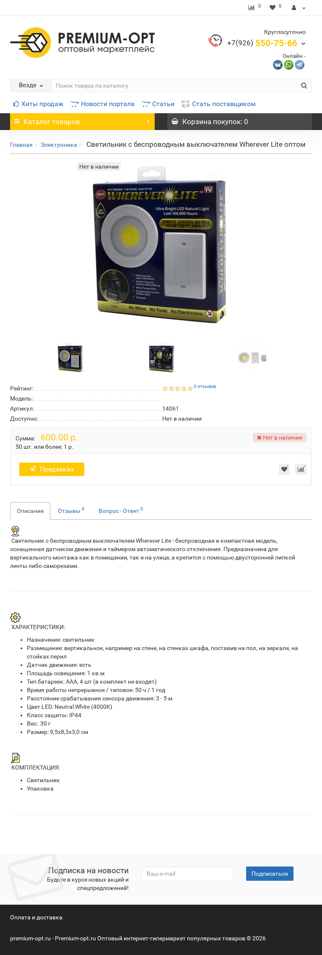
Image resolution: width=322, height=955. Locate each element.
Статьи (163, 104)
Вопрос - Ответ (121, 510)
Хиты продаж (42, 104)
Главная (21, 144)
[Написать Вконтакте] (278, 64)
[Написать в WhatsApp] (288, 64)
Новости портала (108, 104)
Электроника (59, 144)
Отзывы (71, 510)
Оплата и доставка (36, 917)
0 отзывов (205, 386)
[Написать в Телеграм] (299, 64)
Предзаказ (57, 469)
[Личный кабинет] (299, 7)
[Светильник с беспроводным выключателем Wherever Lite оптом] (70, 357)
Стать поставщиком (224, 104)
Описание (30, 510)
